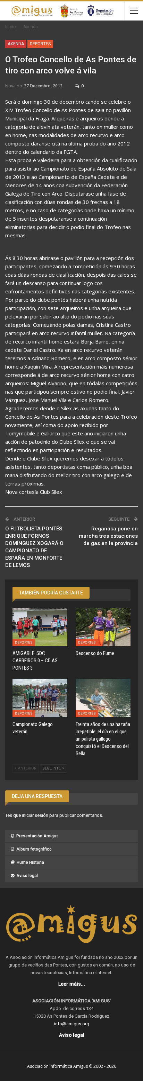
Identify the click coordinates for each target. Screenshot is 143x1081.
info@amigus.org (71, 1023)
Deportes (40, 43)
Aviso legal (27, 875)
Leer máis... (71, 984)
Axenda (16, 43)
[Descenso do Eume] (103, 627)
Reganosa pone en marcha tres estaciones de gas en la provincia (108, 536)
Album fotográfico (34, 849)
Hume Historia (30, 862)
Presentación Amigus (37, 836)
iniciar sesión (35, 815)
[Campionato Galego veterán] (39, 698)
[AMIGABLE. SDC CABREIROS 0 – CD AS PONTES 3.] (39, 627)
